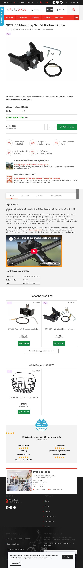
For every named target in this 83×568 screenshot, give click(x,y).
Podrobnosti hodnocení (34, 29)
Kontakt (47, 527)
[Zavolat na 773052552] (43, 2)
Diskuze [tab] (39, 196)
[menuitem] (9, 17)
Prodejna (30, 2)
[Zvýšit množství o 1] (52, 127)
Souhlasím (67, 557)
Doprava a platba (13, 544)
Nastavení (15, 563)
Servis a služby (8, 2)
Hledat (49, 9)
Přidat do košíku (68, 127)
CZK (74, 2)
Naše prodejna (50, 522)
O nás (47, 506)
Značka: (48, 29)
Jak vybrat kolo (20, 2)
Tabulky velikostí (50, 516)
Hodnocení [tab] (25, 196)
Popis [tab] (12, 196)
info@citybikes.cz (15, 502)
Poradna (48, 511)
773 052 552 (13, 500)
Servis (47, 501)
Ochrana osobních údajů (15, 549)
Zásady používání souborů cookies (19, 539)
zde (49, 558)
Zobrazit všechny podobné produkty (41, 351)
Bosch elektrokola (35, 230)
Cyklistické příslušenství (31, 277)
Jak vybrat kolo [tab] (55, 196)
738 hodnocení (41, 440)
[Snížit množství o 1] (46, 127)
